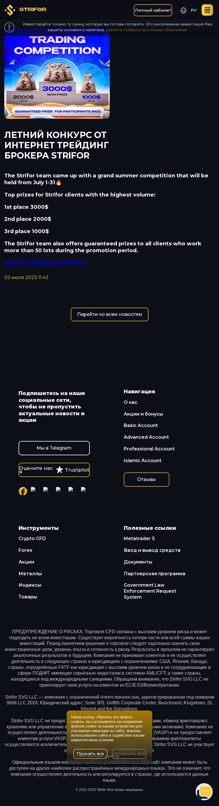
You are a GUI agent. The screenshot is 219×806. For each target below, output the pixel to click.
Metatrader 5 (139, 538)
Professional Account (149, 449)
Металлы (30, 573)
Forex (25, 550)
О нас (130, 402)
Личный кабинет (153, 10)
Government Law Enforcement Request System (150, 591)
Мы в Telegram (54, 448)
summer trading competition (45, 262)
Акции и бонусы (143, 414)
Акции (26, 562)
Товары (28, 597)
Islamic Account (142, 460)
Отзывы (146, 479)
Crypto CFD (32, 538)
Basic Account (141, 425)
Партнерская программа (154, 573)
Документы (138, 562)
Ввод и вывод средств (152, 550)
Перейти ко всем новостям (109, 314)
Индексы (30, 585)
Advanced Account (146, 437)
